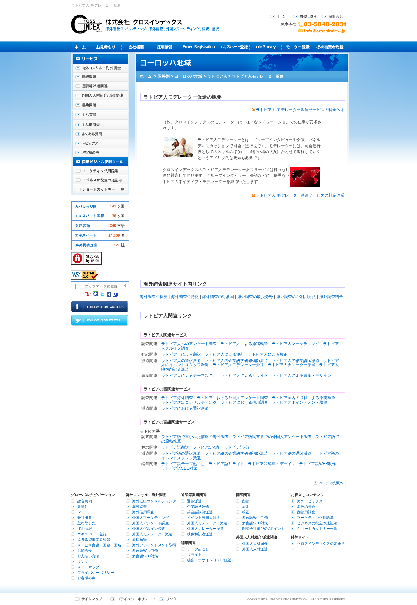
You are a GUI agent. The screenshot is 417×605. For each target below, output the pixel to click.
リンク (82, 561)
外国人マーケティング (150, 518)
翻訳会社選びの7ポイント (263, 529)
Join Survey (266, 47)
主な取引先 (100, 125)
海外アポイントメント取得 (154, 545)
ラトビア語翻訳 (175, 447)
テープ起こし (198, 549)
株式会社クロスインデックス (145, 24)
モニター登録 (298, 47)
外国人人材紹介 (255, 543)
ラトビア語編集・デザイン (272, 463)
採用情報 (164, 47)
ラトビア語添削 (206, 447)
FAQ (80, 512)
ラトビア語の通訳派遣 (181, 453)
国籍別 (164, 76)
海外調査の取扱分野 (255, 296)
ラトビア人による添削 (224, 354)
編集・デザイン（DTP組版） (211, 560)
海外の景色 (306, 507)
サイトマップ (88, 567)
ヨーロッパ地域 (188, 76)
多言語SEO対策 (145, 556)
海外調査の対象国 (218, 296)
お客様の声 (100, 152)
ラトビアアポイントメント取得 (299, 402)
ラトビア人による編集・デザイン (301, 375)
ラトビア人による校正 (268, 354)
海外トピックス (100, 143)
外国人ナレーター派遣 (205, 529)
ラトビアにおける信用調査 (244, 402)
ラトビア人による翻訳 (181, 354)
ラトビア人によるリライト (244, 375)
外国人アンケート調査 (150, 523)
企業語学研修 (198, 507)
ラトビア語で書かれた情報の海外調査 (195, 436)
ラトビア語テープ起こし (183, 463)
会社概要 (135, 47)
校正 (245, 512)
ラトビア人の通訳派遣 (181, 360)
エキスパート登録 (234, 47)
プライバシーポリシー (95, 572)
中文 (278, 16)
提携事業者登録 (330, 47)
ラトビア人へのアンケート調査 (189, 343)
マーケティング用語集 (100, 171)
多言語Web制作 (145, 551)
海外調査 (139, 507)
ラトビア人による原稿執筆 (244, 343)
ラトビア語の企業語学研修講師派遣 (236, 453)
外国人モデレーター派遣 (152, 534)
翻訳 (245, 501)
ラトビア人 (217, 76)
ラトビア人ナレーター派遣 (291, 365)
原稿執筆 (139, 540)
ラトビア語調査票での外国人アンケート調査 (272, 436)
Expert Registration (198, 47)
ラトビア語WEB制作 (317, 463)
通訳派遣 (194, 501)
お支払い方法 (88, 556)
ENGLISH (304, 16)
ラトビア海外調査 (177, 397)
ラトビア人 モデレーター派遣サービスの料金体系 (300, 110)
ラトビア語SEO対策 (179, 468)
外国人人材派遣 (255, 549)
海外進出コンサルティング (154, 501)
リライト (194, 554)
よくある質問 (100, 134)
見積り (105, 47)
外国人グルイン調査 (148, 529)
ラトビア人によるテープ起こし (189, 375)
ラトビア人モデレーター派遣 (238, 365)
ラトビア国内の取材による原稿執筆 (303, 397)
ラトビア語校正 (238, 447)
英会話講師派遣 (200, 512)
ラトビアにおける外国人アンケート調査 (232, 397)
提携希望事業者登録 (93, 540)
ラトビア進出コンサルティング (189, 402)
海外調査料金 (331, 296)
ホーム (146, 76)
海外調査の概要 (154, 296)
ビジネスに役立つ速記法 (100, 180)
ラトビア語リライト (226, 463)
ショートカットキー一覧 (100, 189)
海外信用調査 (143, 512)
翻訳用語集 (306, 512)
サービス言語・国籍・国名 (99, 545)
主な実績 (100, 116)
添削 (245, 507)
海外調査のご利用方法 (296, 296)
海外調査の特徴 (185, 296)
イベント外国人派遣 (203, 518)
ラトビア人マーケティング (295, 343)
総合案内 (84, 501)
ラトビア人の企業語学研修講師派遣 (236, 360)
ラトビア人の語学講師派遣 (295, 360)
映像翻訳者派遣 (200, 534)
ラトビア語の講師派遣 (291, 453)
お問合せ (332, 16)
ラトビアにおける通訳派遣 (185, 408)
